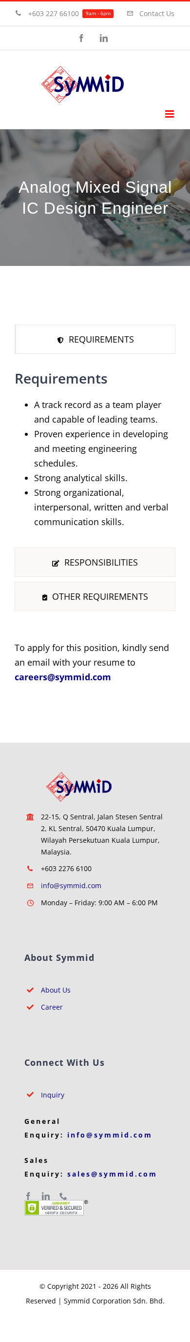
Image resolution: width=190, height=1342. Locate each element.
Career (52, 1007)
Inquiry (52, 1094)
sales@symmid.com (112, 1174)
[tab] (95, 339)
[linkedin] (46, 1196)
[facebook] (28, 1196)
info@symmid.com (71, 885)
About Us (56, 990)
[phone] (63, 1196)
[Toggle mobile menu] (170, 114)
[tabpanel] (95, 453)
